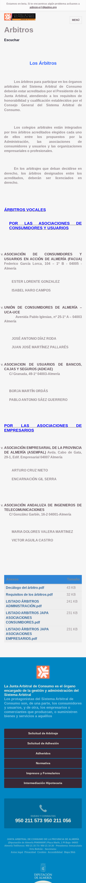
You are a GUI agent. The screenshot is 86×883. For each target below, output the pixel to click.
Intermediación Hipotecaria (43, 783)
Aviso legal (17, 852)
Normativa (43, 763)
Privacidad (30, 852)
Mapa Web (69, 852)
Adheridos (43, 753)
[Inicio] (19, 19)
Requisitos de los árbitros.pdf (29, 594)
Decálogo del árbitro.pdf (25, 587)
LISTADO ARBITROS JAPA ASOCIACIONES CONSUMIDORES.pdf (27, 617)
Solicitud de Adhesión (43, 743)
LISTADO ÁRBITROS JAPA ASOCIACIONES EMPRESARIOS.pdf (27, 633)
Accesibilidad (55, 852)
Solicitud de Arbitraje (43, 733)
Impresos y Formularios (43, 773)
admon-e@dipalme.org (43, 7)
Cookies (41, 852)
